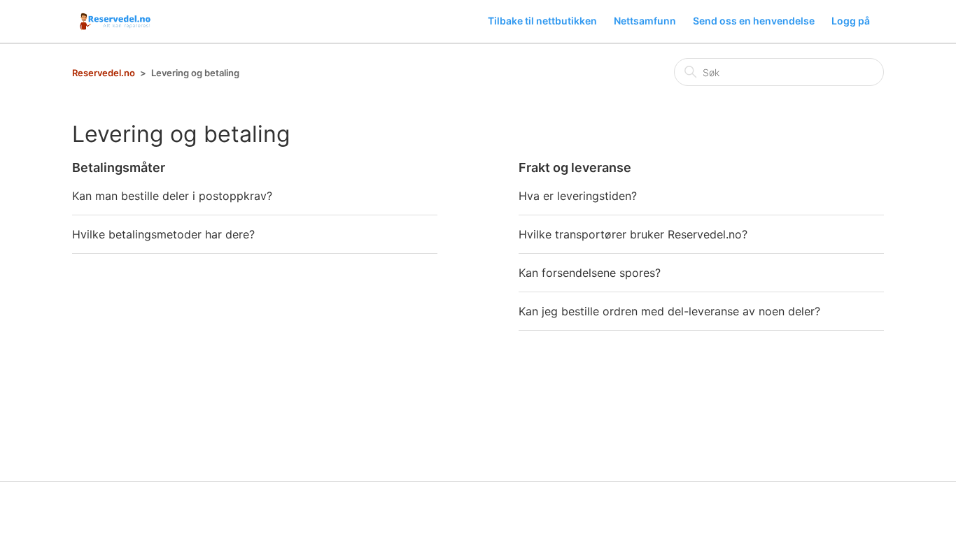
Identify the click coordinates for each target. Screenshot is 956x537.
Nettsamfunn (645, 21)
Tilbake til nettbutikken (542, 21)
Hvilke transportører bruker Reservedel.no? (633, 234)
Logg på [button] (850, 21)
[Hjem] (116, 21)
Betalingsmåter (118, 167)
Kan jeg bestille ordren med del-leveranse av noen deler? (669, 311)
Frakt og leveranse (575, 167)
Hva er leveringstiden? (578, 196)
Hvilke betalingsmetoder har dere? (163, 234)
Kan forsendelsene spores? (590, 273)
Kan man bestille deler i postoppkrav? (172, 196)
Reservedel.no (103, 72)
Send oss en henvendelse (754, 21)
